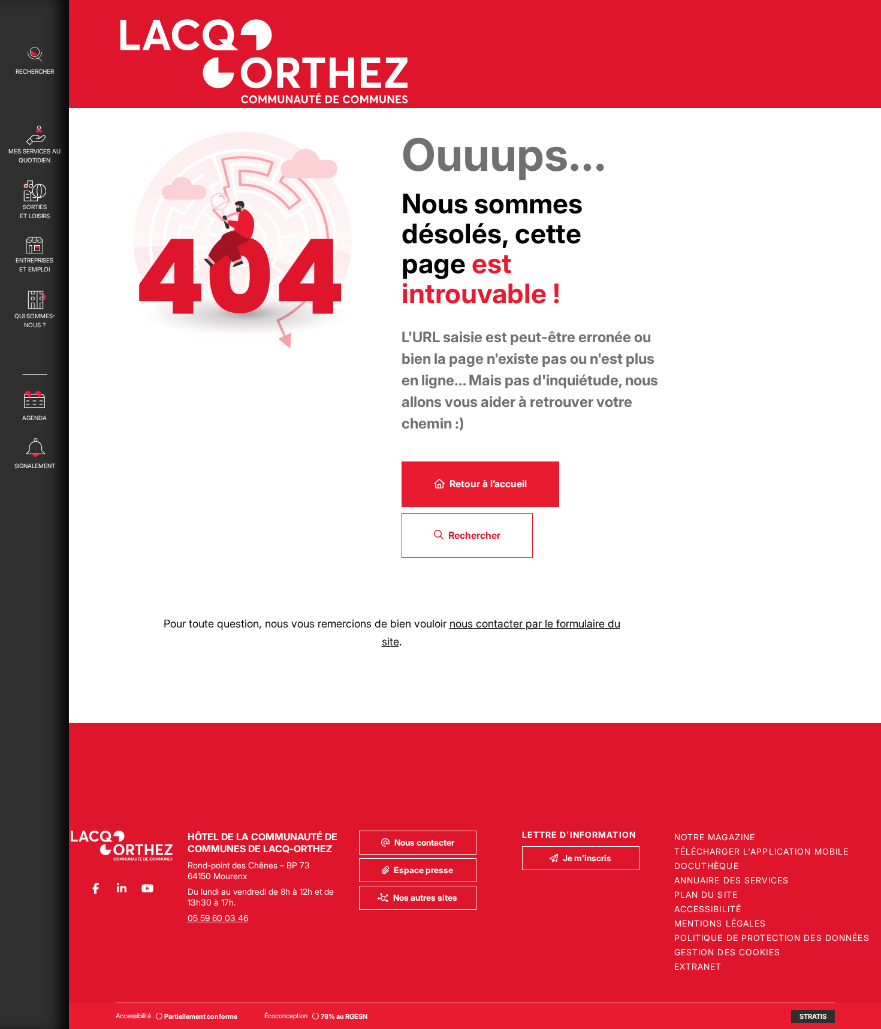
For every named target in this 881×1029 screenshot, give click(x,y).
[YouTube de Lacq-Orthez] (147, 888)
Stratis (812, 1016)
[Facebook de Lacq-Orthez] (95, 888)
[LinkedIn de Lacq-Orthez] (121, 888)
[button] (34, 59)
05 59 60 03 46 (218, 918)
